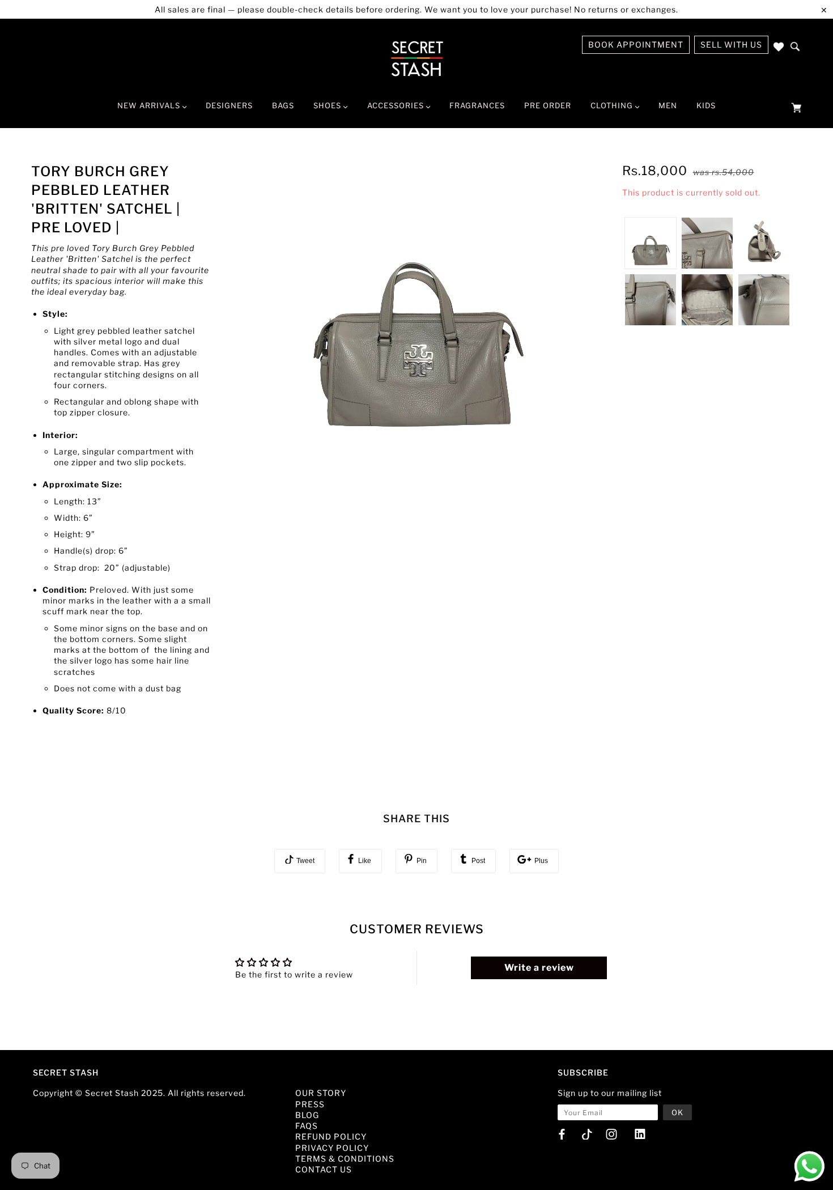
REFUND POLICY (331, 1136)
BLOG (307, 1115)
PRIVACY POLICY (332, 1148)
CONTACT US (323, 1169)
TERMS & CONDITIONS (344, 1158)
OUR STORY (320, 1093)
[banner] (417, 58)
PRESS (310, 1104)
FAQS (306, 1125)
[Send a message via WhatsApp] (809, 1166)
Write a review (539, 967)
